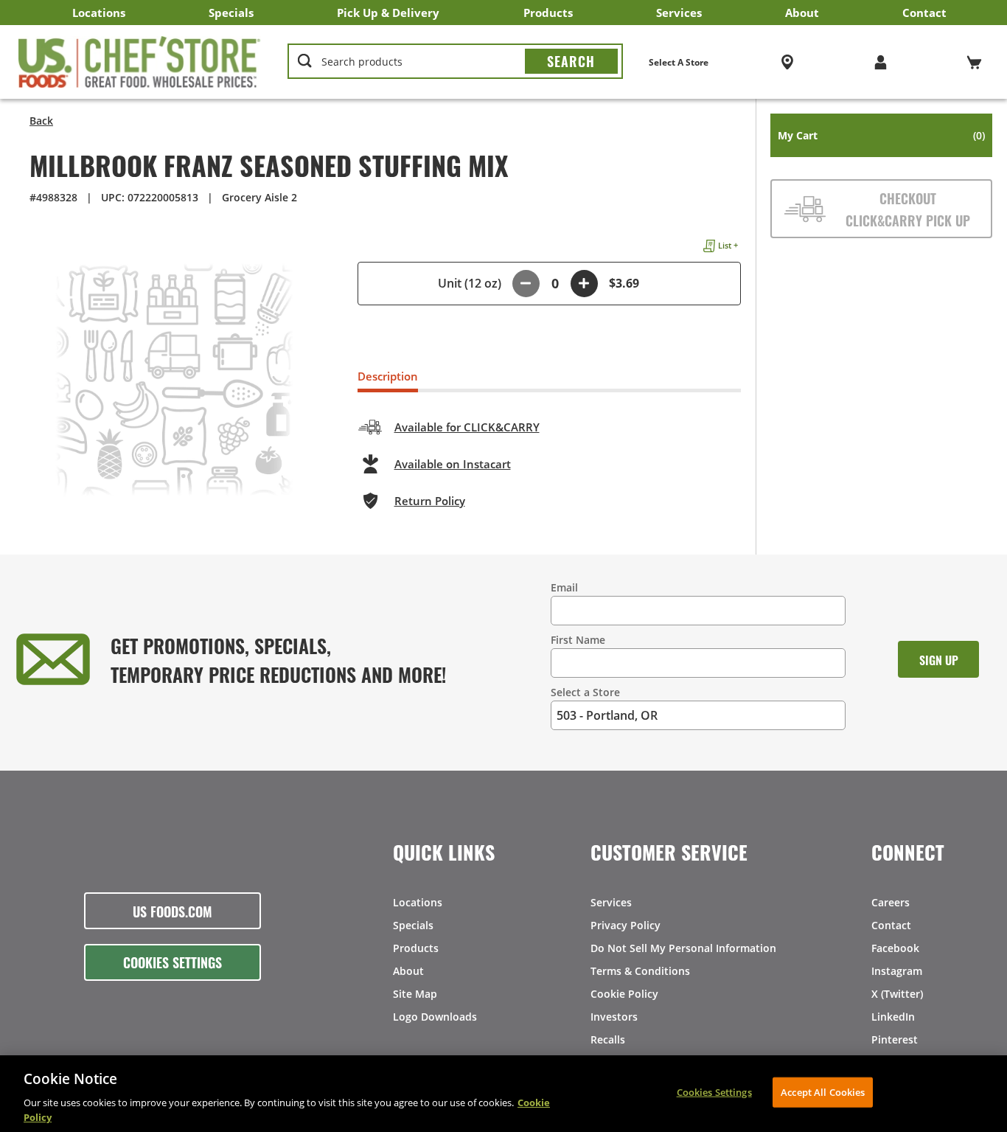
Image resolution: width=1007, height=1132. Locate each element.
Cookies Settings (172, 962)
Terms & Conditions (640, 971)
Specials (231, 12)
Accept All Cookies (823, 1092)
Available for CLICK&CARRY (467, 427)
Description (388, 376)
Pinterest (894, 1039)
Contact (924, 12)
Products (548, 12)
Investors (614, 1017)
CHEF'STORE (139, 62)
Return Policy (429, 500)
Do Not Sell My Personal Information (683, 948)
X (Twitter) (897, 994)
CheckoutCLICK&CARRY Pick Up (908, 209)
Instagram (896, 971)
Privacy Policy (625, 925)
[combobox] (455, 62)
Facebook (895, 948)
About (802, 12)
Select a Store (585, 692)
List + (728, 245)
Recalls (607, 1039)
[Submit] (571, 61)
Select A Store (678, 62)
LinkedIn (893, 1017)
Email (564, 587)
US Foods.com (172, 911)
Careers (890, 902)
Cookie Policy (624, 994)
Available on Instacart (452, 463)
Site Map (415, 994)
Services (679, 12)
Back (41, 121)
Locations (98, 12)
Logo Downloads (435, 1017)
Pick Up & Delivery (388, 12)
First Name (578, 640)
